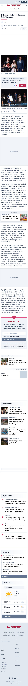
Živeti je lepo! (12, 427)
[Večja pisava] (26, 29)
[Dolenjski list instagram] (12, 678)
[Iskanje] (26, 5)
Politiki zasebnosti (21, 346)
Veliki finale (7, 534)
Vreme (6, 582)
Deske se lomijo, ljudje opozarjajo (12, 507)
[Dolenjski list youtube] (15, 678)
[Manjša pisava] (21, 29)
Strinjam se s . (11, 336)
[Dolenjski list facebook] (10, 678)
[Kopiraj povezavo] (5, 29)
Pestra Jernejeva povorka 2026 (11, 499)
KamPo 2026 (7, 515)
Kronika (6, 523)
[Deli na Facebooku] (2, 29)
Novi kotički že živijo (10, 555)
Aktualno (6, 552)
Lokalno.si (3, 373)
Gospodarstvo (12, 358)
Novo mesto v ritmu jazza (14, 407)
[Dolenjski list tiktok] (18, 678)
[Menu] (2, 5)
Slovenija (10, 214)
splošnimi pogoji (14, 336)
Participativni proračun (14, 438)
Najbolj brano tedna (13, 417)
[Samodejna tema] (16, 2)
